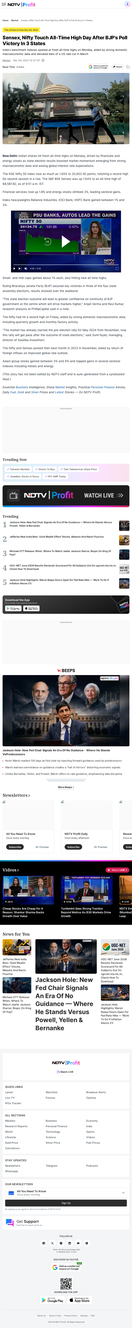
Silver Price (53, 1142)
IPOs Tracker (13, 1103)
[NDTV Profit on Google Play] (52, 1299)
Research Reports (16, 1126)
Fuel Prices (93, 1142)
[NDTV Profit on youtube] (78, 1243)
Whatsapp (11, 1171)
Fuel (13, 392)
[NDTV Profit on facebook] (43, 1243)
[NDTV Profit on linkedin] (69, 1243)
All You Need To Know (20, 834)
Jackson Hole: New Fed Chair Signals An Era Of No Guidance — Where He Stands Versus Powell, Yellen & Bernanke (64, 1004)
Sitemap (84, 1315)
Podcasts (92, 1165)
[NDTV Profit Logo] (66, 1061)
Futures (50, 1097)
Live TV (10, 1097)
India (89, 1126)
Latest (59, 392)
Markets (10, 1120)
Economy (92, 1120)
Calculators (12, 1148)
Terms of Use (55, 1315)
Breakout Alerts (96, 1092)
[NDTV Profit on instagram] (61, 1243)
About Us (41, 1315)
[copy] (127, 66)
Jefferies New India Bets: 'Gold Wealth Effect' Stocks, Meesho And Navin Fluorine (15, 967)
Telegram (51, 1165)
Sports (90, 1131)
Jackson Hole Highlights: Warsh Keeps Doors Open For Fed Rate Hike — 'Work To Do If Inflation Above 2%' (115, 1014)
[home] (21, 3)
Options (91, 1097)
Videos (90, 1137)
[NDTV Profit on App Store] (79, 1299)
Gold (21, 392)
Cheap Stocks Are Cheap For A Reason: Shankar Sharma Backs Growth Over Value (23, 912)
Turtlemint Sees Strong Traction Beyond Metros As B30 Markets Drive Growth (86, 912)
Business (22, 387)
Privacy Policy (70, 1315)
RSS (93, 1315)
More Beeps (65, 787)
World (8, 1131)
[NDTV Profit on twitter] (52, 1243)
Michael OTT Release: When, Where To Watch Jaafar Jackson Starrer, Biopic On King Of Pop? (17, 1005)
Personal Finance (103, 387)
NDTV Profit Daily (76, 834)
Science (51, 1137)
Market (6, 60)
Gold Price (11, 1142)
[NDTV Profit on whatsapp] (86, 1243)
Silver (35, 392)
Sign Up (66, 1202)
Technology (53, 1131)
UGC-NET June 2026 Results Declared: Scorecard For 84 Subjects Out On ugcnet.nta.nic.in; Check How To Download (114, 970)
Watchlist (52, 1092)
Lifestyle (10, 1137)
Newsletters (12, 1165)
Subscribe (15, 847)
